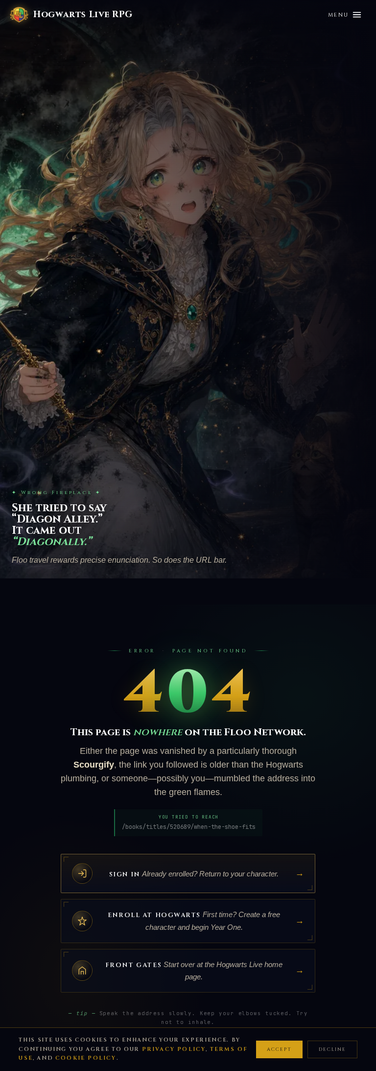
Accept (279, 1049)
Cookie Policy (86, 1058)
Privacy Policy (174, 1049)
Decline (332, 1049)
